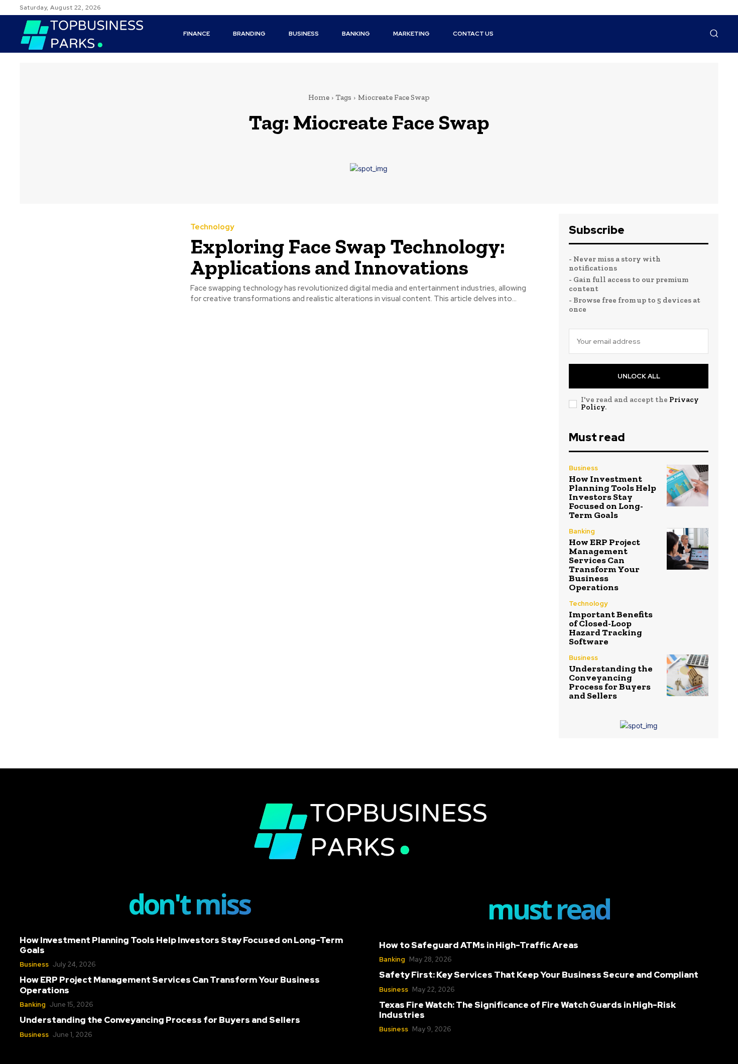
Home (318, 97)
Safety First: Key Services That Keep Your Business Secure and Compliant (538, 974)
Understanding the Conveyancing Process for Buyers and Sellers (611, 682)
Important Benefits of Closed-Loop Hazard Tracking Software (611, 628)
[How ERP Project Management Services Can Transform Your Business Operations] (687, 549)
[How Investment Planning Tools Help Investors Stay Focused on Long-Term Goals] (687, 485)
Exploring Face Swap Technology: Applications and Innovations (347, 256)
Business (583, 468)
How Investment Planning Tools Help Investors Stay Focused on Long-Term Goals (612, 496)
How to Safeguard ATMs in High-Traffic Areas (478, 945)
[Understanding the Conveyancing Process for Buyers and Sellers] (687, 675)
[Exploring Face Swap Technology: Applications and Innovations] (97, 264)
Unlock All (639, 376)
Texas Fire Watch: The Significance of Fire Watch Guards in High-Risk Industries (527, 1009)
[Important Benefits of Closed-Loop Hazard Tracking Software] (687, 621)
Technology (212, 227)
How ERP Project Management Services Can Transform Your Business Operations (604, 565)
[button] (713, 33)
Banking (582, 531)
